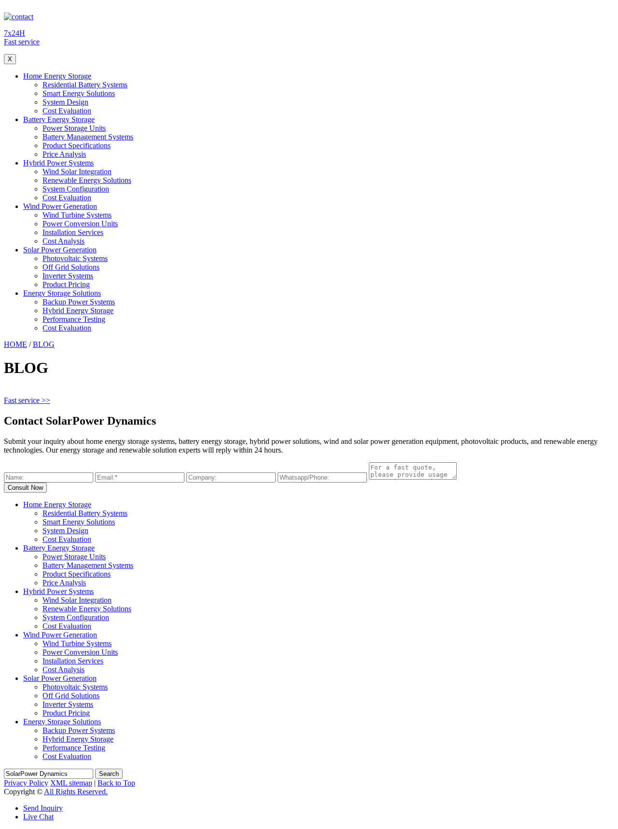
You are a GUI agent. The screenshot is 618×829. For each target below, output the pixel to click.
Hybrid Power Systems (58, 163)
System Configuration (75, 189)
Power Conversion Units (80, 224)
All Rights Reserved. (76, 792)
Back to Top (116, 783)
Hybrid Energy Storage (77, 310)
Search (109, 773)
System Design (65, 102)
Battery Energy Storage (59, 119)
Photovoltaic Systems (75, 258)
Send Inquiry (43, 808)
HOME (15, 344)
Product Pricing (66, 284)
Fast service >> (27, 400)
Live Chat (38, 817)
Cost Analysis (63, 241)
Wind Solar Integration (77, 171)
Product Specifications (76, 145)
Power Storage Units (74, 128)
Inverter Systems (67, 276)
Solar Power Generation (60, 250)
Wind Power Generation (60, 206)
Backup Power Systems (78, 302)
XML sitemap (71, 783)
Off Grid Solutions (70, 267)
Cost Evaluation (66, 111)
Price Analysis (64, 154)
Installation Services (72, 232)
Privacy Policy (26, 783)
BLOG (44, 344)
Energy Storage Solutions (62, 293)
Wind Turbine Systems (77, 215)
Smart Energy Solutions (78, 93)
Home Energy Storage (57, 76)
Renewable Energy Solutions (86, 180)
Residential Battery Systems (84, 85)
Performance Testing (73, 319)
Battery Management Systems (87, 137)
